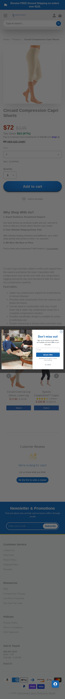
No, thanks (48, 364)
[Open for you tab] (55, 684)
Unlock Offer (48, 354)
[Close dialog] (61, 331)
